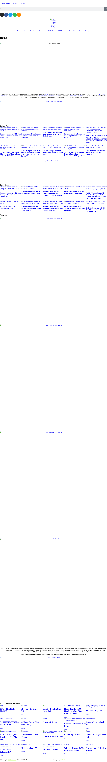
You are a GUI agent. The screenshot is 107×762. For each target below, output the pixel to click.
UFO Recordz (62, 31)
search (105, 9)
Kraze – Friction (50, 722)
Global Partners (6, 3)
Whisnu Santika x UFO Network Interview (8, 207)
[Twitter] (10, 15)
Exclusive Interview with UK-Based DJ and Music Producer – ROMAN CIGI (96, 209)
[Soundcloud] (19, 15)
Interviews (33, 31)
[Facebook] (6, 15)
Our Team (22, 3)
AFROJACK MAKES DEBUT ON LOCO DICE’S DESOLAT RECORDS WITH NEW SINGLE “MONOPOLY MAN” (96, 139)
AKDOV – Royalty (94, 710)
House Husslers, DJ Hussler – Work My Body (8, 737)
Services (41, 31)
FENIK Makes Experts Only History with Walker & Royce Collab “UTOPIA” (10, 154)
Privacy (87, 31)
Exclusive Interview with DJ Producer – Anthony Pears (31, 192)
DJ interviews (42, 95)
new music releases (53, 95)
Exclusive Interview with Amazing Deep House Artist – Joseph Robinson (53, 208)
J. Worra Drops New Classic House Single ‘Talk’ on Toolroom (95, 152)
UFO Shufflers (51, 31)
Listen (1, 714)
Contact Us (72, 31)
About (15, 3)
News (25, 31)
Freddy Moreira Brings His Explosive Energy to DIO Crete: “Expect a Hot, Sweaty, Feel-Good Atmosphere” (96, 195)
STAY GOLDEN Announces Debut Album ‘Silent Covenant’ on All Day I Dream (74, 154)
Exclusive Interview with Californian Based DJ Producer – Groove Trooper (52, 193)
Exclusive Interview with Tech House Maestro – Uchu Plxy (74, 192)
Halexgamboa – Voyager (31, 748)
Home (19, 31)
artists (46, 94)
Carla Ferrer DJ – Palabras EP (8, 750)
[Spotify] (15, 15)
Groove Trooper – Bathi (53, 736)
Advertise (102, 31)
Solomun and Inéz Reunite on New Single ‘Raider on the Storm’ (74, 135)
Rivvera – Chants (50, 749)
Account (94, 31)
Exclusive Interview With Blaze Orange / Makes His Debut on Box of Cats (10, 135)
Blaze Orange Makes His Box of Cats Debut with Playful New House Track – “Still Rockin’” (31, 153)
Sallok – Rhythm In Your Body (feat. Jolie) (74, 749)
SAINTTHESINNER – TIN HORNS (9, 723)
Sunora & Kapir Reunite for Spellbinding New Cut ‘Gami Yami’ (53, 152)
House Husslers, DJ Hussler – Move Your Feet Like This (73, 711)
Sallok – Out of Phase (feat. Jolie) (30, 723)
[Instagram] (2, 15)
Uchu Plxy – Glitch (72, 735)
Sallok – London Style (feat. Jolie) (52, 710)
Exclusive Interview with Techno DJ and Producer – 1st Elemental (74, 208)
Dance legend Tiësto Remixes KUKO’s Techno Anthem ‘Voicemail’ (31, 135)
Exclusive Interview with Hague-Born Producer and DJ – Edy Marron (31, 208)
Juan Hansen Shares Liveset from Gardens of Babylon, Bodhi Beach (52, 134)
